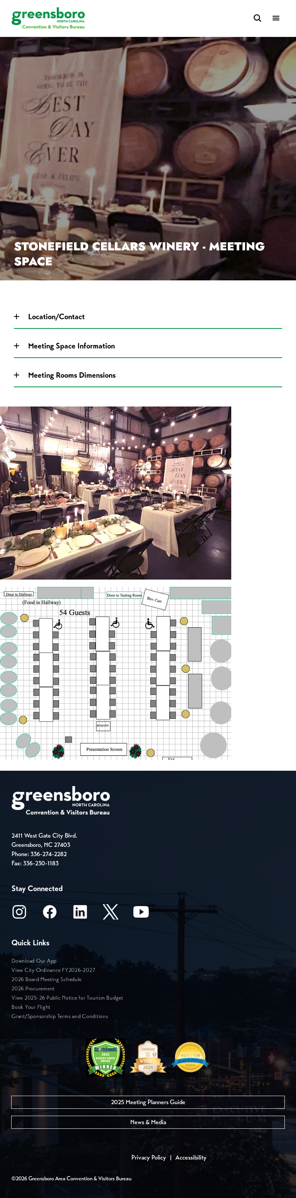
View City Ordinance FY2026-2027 (53, 970)
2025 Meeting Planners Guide (148, 1102)
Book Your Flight (31, 1007)
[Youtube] (141, 914)
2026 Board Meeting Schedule (46, 979)
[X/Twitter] (110, 914)
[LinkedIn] (80, 914)
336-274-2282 (48, 854)
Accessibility (191, 1157)
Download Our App (34, 961)
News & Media (148, 1122)
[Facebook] (49, 914)
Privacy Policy (148, 1157)
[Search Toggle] (257, 19)
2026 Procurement (33, 988)
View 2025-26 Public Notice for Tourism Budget (67, 998)
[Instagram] (19, 914)
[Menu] (275, 19)
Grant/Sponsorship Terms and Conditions (60, 1016)
